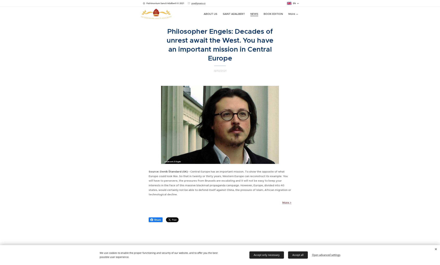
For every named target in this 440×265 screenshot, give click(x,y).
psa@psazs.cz (198, 3)
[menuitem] (211, 14)
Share (157, 219)
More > (286, 202)
